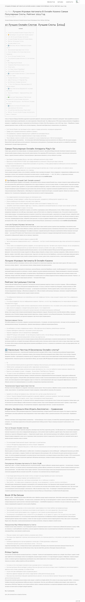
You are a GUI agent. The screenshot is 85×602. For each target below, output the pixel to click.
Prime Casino (11, 67)
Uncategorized (20, 16)
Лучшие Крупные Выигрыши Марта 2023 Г (19, 110)
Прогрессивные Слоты (14, 43)
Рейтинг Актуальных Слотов (15, 41)
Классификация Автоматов (15, 108)
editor (27, 16)
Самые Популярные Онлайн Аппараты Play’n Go (21, 32)
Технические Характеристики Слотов (18, 50)
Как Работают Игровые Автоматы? (17, 82)
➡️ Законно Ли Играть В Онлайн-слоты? (19, 105)
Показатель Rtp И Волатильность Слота (18, 65)
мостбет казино (48, 176)
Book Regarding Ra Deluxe (15, 62)
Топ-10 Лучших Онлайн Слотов (16, 56)
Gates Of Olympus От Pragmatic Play (17, 80)
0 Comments (33, 16)
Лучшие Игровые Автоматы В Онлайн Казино (20, 39)
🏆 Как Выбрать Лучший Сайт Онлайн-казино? (20, 34)
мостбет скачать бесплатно (69, 220)
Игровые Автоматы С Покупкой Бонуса (18, 77)
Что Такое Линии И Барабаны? (16, 69)
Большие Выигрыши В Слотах (16, 71)
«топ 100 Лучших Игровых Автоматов (18, 37)
